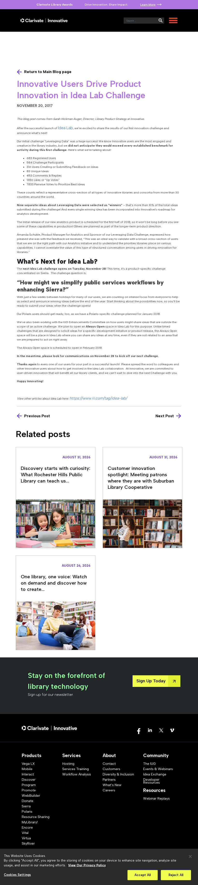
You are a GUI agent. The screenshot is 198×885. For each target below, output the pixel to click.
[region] (99, 867)
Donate (27, 801)
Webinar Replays (156, 798)
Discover (28, 780)
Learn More (148, 4)
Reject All (176, 875)
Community (156, 755)
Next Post (165, 416)
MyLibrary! (30, 822)
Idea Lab (65, 128)
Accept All (142, 875)
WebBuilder (31, 796)
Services (71, 755)
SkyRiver (28, 843)
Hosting (68, 764)
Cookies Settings (17, 875)
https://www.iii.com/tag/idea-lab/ (99, 398)
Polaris (27, 812)
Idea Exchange (154, 774)
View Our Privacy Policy (87, 865)
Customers (111, 769)
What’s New (112, 785)
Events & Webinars (158, 769)
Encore (27, 828)
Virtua (26, 838)
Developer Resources (151, 781)
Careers (109, 790)
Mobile (27, 769)
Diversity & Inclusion (118, 774)
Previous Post (37, 416)
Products (31, 755)
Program (29, 785)
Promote (29, 790)
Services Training (75, 769)
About (109, 755)
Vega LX (28, 764)
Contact (109, 764)
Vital (25, 833)
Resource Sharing (36, 817)
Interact (28, 774)
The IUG (149, 764)
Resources (154, 790)
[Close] (190, 856)
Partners (109, 780)
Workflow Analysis (76, 774)
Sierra (26, 806)
